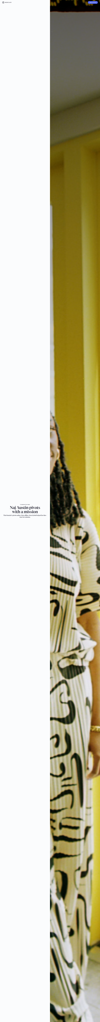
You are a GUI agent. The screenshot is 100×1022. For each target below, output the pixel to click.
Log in (84, 2)
